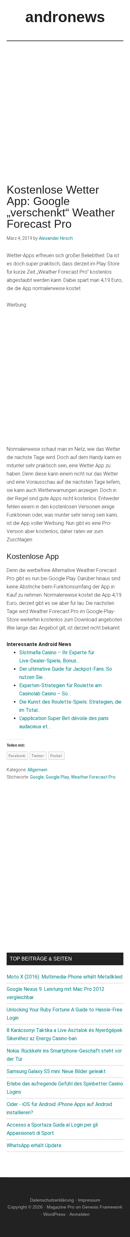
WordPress (54, 1214)
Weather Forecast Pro (93, 777)
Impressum (89, 1200)
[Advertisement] (65, 106)
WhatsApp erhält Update (34, 1145)
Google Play (57, 777)
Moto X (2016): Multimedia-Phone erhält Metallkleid (64, 977)
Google (37, 777)
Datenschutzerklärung (52, 1200)
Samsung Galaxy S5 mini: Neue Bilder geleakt (56, 1071)
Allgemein (37, 769)
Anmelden (79, 1214)
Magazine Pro (60, 1206)
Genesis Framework (102, 1206)
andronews (65, 17)
